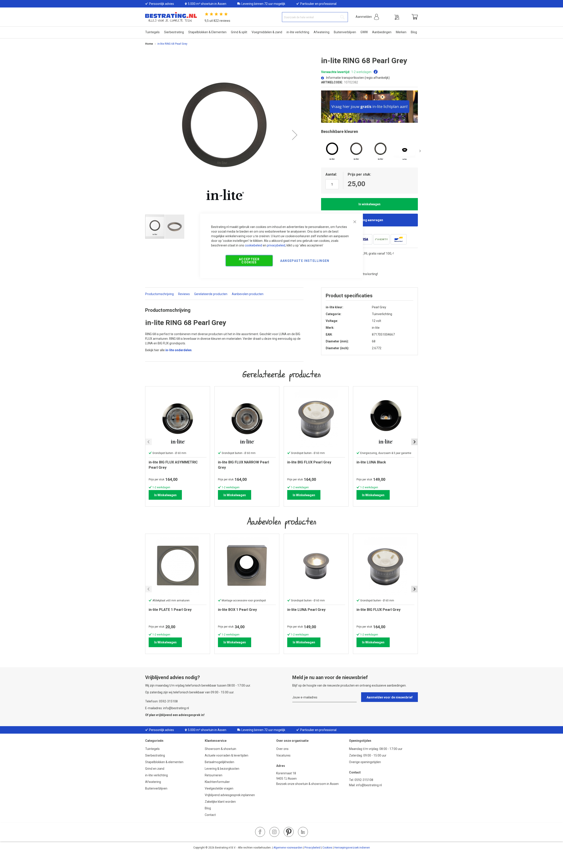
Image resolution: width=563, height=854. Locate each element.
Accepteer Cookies (249, 260)
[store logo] (171, 17)
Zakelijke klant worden (220, 801)
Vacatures (283, 755)
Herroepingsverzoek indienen (352, 847)
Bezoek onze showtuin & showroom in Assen (307, 784)
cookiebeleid (253, 245)
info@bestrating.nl (369, 785)
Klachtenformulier (217, 782)
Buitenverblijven (156, 788)
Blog (208, 808)
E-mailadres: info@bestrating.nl (167, 708)
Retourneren (213, 775)
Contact (210, 815)
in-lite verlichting (156, 775)
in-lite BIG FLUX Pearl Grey (378, 610)
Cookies (327, 847)
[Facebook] (260, 832)
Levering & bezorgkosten (222, 768)
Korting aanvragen (369, 220)
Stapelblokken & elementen (164, 762)
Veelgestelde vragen (219, 788)
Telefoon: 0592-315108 (161, 701)
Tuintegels (152, 749)
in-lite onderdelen (178, 350)
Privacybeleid (312, 847)
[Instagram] (274, 832)
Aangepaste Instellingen (304, 260)
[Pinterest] (289, 832)
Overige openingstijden (365, 762)
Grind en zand (154, 768)
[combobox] (315, 17)
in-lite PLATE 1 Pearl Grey (170, 610)
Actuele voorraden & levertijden (226, 755)
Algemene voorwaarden (287, 847)
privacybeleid (276, 245)
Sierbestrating (155, 755)
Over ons (282, 749)
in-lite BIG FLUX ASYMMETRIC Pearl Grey (173, 465)
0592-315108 (364, 780)
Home (149, 43)
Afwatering (153, 782)
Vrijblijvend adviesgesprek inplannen (230, 795)
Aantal (330, 174)
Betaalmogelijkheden (219, 762)
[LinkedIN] (303, 832)
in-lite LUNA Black (371, 462)
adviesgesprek (189, 715)
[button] (367, 17)
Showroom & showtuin (220, 749)
